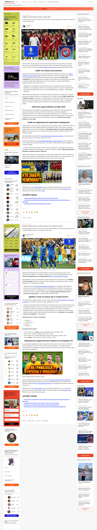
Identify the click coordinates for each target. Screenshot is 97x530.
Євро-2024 (30, 217)
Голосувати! (11, 423)
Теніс (31, 1)
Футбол (24, 1)
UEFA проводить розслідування (48, 67)
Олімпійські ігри (41, 1)
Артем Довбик (45, 420)
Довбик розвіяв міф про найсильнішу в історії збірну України (41, 198)
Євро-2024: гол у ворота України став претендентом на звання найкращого (45, 406)
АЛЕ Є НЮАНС (11, 444)
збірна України (31, 420)
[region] (11, 170)
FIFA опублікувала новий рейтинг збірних (52, 136)
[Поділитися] (71, 26)
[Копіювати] (73, 26)
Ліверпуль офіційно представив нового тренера (37, 203)
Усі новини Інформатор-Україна (52, 1)
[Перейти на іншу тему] (90, 1)
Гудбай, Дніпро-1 (51, 8)
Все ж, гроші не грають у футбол (59, 276)
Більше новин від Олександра (85, 212)
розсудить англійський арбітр (42, 383)
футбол (24, 217)
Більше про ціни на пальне (11, 297)
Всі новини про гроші (12, 250)
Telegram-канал (38, 187)
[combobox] (8, 167)
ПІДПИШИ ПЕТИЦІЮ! (12, 144)
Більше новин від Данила (85, 325)
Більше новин (85, 94)
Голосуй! (12, 484)
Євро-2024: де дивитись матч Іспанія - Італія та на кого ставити (41, 403)
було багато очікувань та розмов (45, 286)
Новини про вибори (11, 515)
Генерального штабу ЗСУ (13, 63)
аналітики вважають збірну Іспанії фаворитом (50, 141)
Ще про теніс (85, 455)
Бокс (27, 1)
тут (43, 191)
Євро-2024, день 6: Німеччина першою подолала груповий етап (41, 405)
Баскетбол (35, 1)
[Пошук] (92, 1)
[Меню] (17, 2)
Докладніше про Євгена (85, 509)
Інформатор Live (66, 189)
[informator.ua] (9, 2)
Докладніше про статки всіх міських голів (11, 327)
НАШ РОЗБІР (12, 347)
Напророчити (11, 123)
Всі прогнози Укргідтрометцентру (12, 172)
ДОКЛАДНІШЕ (11, 386)
